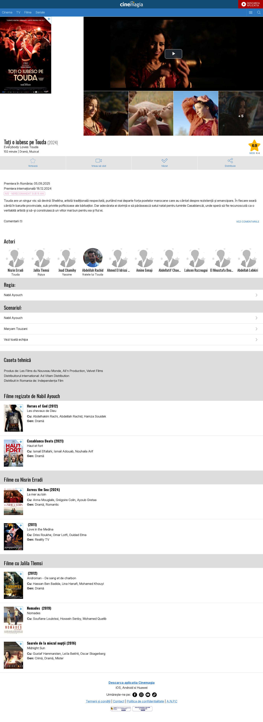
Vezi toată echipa (16, 339)
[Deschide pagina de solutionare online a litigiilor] (142, 708)
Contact (118, 701)
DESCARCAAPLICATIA (253, 4)
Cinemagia (131, 4)
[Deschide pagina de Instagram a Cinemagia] (141, 694)
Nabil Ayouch (13, 295)
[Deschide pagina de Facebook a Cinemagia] (134, 694)
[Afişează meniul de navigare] (250, 12)
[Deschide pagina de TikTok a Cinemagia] (154, 694)
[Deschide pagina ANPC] (121, 708)
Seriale (40, 12)
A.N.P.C (172, 701)
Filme (28, 12)
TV (18, 12)
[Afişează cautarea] (259, 12)
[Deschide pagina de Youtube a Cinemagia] (148, 694)
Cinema (7, 12)
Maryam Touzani (15, 329)
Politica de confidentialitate (145, 701)
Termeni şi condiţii (98, 701)
